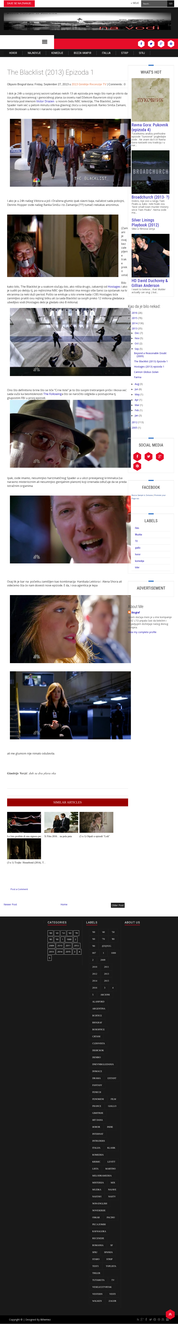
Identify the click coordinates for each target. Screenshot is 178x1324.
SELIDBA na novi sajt (121, 3)
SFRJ (142, 53)
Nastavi (96, 1196)
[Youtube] (163, 1319)
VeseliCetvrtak (102, 1287)
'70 (76, 933)
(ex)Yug (106, 946)
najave (112, 1189)
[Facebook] (146, 1319)
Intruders (98, 1141)
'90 (56, 939)
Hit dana (97, 1120)
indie (110, 1127)
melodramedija (102, 1175)
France (96, 1106)
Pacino (111, 1217)
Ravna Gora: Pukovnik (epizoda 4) (150, 127)
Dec (137, 333)
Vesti (112, 1294)
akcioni (105, 994)
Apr (137, 399)
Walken (97, 1301)
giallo (137, 547)
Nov (137, 338)
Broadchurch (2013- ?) (150, 197)
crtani (96, 1036)
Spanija (108, 1252)
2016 (134, 312)
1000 (69, 939)
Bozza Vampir (82, 53)
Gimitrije (84, 84)
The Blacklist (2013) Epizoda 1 (151, 361)
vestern (97, 1294)
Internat (97, 1134)
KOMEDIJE (57, 53)
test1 (95, 1266)
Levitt (111, 1161)
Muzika (138, 534)
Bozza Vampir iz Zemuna (142, 495)
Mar (137, 405)
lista (95, 1168)
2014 (134, 323)
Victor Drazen (45, 101)
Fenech (96, 1092)
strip (109, 1259)
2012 (134, 422)
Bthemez (45, 1319)
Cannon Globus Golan (146, 372)
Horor (13, 53)
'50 (63, 933)
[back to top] (170, 1314)
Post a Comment (19, 889)
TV (105, 84)
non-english (99, 1203)
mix (113, 1182)
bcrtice (97, 1015)
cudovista (98, 1043)
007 (94, 953)
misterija (98, 1182)
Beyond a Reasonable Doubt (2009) (150, 354)
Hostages (114, 286)
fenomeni (98, 1099)
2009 (51, 945)
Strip (124, 53)
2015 (134, 318)
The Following (52, 394)
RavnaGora (99, 1231)
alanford (98, 1001)
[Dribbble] (159, 1319)
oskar (96, 1217)
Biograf (135, 612)
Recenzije (96, 84)
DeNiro (96, 1057)
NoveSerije (99, 1210)
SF (111, 1245)
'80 (50, 939)
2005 (134, 427)
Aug (137, 384)
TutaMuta (98, 1280)
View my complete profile (142, 632)
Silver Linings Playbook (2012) (145, 222)
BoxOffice (98, 1029)
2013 (75, 84)
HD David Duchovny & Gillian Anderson (150, 283)
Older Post (118, 905)
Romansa (97, 1245)
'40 (56, 933)
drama (96, 1078)
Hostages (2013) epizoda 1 (149, 366)
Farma (137, 377)
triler (137, 567)
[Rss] (138, 1319)
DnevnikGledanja (103, 1064)
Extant (112, 1078)
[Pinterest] (154, 1319)
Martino (110, 1168)
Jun (136, 389)
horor (137, 554)
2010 (59, 945)
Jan (136, 415)
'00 (50, 933)
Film (137, 528)
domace (97, 1071)
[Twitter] (150, 1319)
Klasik (111, 1148)
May (137, 394)
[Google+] (142, 1319)
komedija (139, 561)
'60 (69, 933)
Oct (137, 343)
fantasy (97, 1085)
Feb (137, 410)
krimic (96, 1161)
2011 (68, 945)
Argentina (98, 1008)
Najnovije (34, 53)
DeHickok (98, 1050)
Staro (95, 1259)
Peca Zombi (99, 1224)
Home (63, 904)
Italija (106, 53)
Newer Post (10, 904)
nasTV (112, 1196)
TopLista (111, 1266)
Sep (137, 348)
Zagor (112, 1301)
